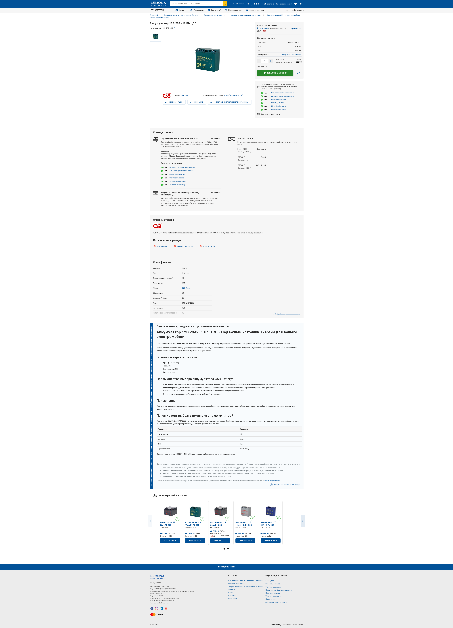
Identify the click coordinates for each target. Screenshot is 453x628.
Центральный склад (278, 109)
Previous (150, 521)
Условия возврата (273, 596)
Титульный (154, 15)
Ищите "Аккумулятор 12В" (233, 95)
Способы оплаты (272, 584)
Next (303, 521)
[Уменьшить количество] (270, 61)
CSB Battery (185, 95)
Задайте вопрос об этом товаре (288, 314)
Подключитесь (263, 28)
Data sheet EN (162, 246)
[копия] (174, 28)
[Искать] (225, 3)
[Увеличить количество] (259, 61)
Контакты (232, 596)
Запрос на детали (257, 10)
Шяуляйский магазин (278, 106)
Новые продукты (235, 10)
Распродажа (199, 10)
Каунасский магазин (278, 99)
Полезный (232, 599)
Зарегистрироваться (284, 4)
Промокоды (270, 599)
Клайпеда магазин (277, 103)
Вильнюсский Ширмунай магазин (283, 93)
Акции (181, 10)
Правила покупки (272, 593)
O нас (230, 593)
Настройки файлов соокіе (276, 602)
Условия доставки (273, 587)
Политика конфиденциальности (278, 590)
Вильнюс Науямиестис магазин (282, 96)
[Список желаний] (295, 3)
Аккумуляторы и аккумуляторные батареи (181, 15)
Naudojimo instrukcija (185, 246)
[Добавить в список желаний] (298, 73)
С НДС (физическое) (241, 4)
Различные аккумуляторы (214, 15)
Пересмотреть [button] (170, 540)
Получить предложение (291, 54)
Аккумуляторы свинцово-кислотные (246, 15)
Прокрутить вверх (226, 567)
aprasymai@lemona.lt (272, 481)
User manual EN (209, 246)
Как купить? (216, 10)
